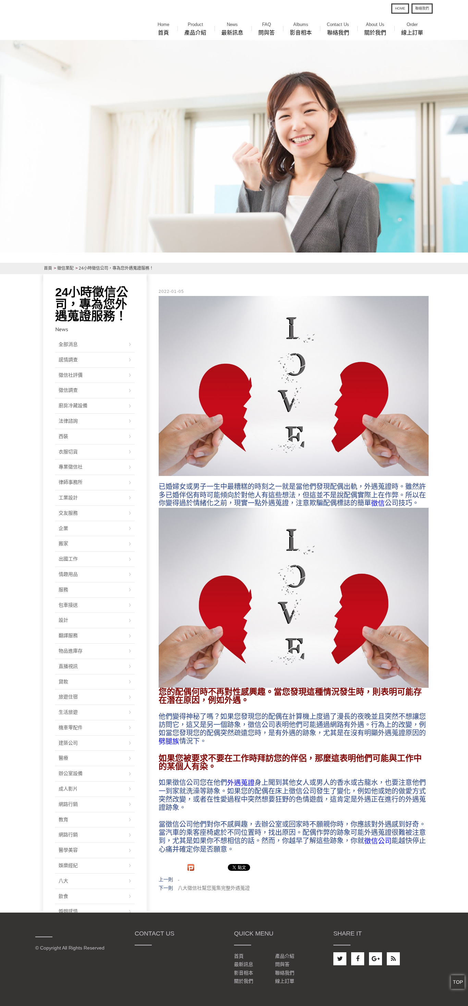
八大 (63, 881)
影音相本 (301, 29)
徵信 (378, 503)
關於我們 (375, 29)
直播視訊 (68, 666)
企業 (63, 528)
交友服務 (68, 513)
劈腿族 (169, 741)
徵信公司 (378, 841)
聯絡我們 (422, 8)
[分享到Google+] (375, 958)
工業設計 (68, 497)
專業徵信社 (71, 466)
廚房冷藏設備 (73, 405)
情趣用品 (68, 574)
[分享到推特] (339, 958)
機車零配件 (71, 727)
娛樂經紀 (68, 865)
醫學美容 (68, 850)
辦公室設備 (71, 773)
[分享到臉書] (357, 958)
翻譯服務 (68, 635)
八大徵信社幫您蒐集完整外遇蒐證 (214, 888)
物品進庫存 (71, 651)
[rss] (393, 958)
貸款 (63, 681)
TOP (458, 982)
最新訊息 (232, 29)
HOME (400, 8)
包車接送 (68, 605)
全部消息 (68, 344)
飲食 (63, 896)
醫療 (63, 758)
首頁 (163, 29)
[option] (234, 146)
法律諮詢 (68, 421)
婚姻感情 (68, 911)
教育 (63, 819)
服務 (63, 589)
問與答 (266, 29)
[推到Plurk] (190, 867)
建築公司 (68, 743)
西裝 (63, 436)
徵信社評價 (71, 375)
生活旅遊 (68, 712)
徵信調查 (68, 390)
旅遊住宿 (68, 696)
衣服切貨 (68, 451)
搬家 (63, 543)
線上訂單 (412, 29)
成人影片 (68, 788)
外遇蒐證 (241, 783)
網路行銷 (68, 804)
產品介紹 (195, 29)
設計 (63, 620)
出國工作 (68, 559)
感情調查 (68, 359)
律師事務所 (71, 482)
